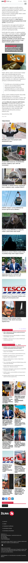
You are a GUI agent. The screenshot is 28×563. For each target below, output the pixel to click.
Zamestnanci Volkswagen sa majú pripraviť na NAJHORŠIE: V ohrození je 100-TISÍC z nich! (15, 369)
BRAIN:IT (2, 556)
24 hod (19, 344)
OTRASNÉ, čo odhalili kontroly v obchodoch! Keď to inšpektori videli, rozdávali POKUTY (13, 356)
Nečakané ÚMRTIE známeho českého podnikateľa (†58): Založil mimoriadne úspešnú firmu (14, 376)
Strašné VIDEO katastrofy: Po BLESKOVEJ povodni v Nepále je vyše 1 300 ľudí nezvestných (13, 366)
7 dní (16, 344)
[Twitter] (6, 498)
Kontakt (5, 521)
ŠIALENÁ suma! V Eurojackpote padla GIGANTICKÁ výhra (14, 353)
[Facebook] (3, 498)
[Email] (9, 498)
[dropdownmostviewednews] (14, 342)
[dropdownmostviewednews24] (14, 380)
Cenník (4, 523)
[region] (10, 2)
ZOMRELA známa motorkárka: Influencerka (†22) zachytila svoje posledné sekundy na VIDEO (14, 347)
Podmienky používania (8, 526)
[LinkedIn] (12, 498)
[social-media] (2, 545)
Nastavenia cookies (7, 528)
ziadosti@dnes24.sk (15, 542)
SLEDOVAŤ (4, 505)
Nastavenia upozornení (8, 530)
